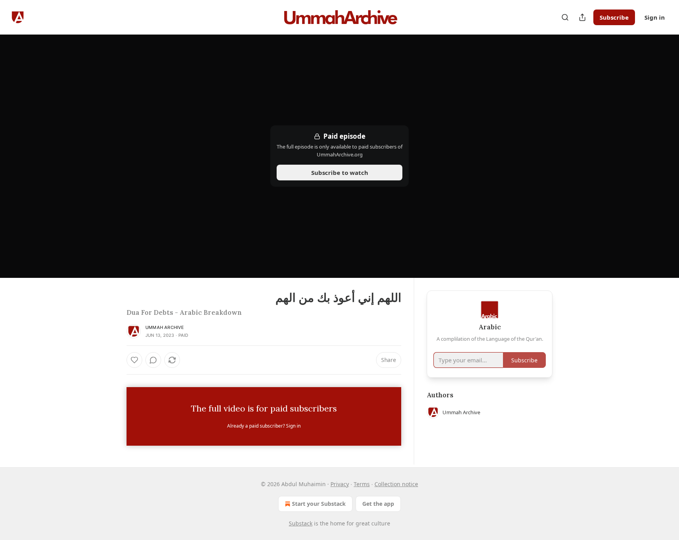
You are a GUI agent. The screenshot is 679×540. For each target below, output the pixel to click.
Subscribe (614, 17)
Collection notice (396, 484)
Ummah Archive (164, 327)
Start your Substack (319, 503)
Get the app (378, 503)
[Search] (565, 17)
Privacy (339, 484)
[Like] (134, 360)
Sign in (654, 17)
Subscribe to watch (339, 172)
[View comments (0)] (153, 360)
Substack (300, 523)
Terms (362, 484)
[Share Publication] (582, 17)
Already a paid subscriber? (264, 425)
